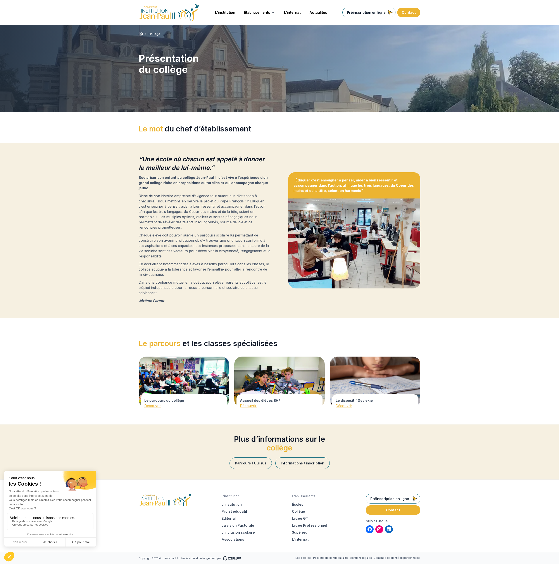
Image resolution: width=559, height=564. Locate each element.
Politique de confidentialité (330, 557)
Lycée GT (300, 518)
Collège (298, 511)
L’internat (300, 539)
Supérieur (300, 532)
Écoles (297, 504)
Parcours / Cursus (250, 463)
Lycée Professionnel (309, 525)
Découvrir (152, 406)
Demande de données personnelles (397, 557)
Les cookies (303, 557)
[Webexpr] (232, 558)
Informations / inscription (302, 463)
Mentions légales (361, 557)
